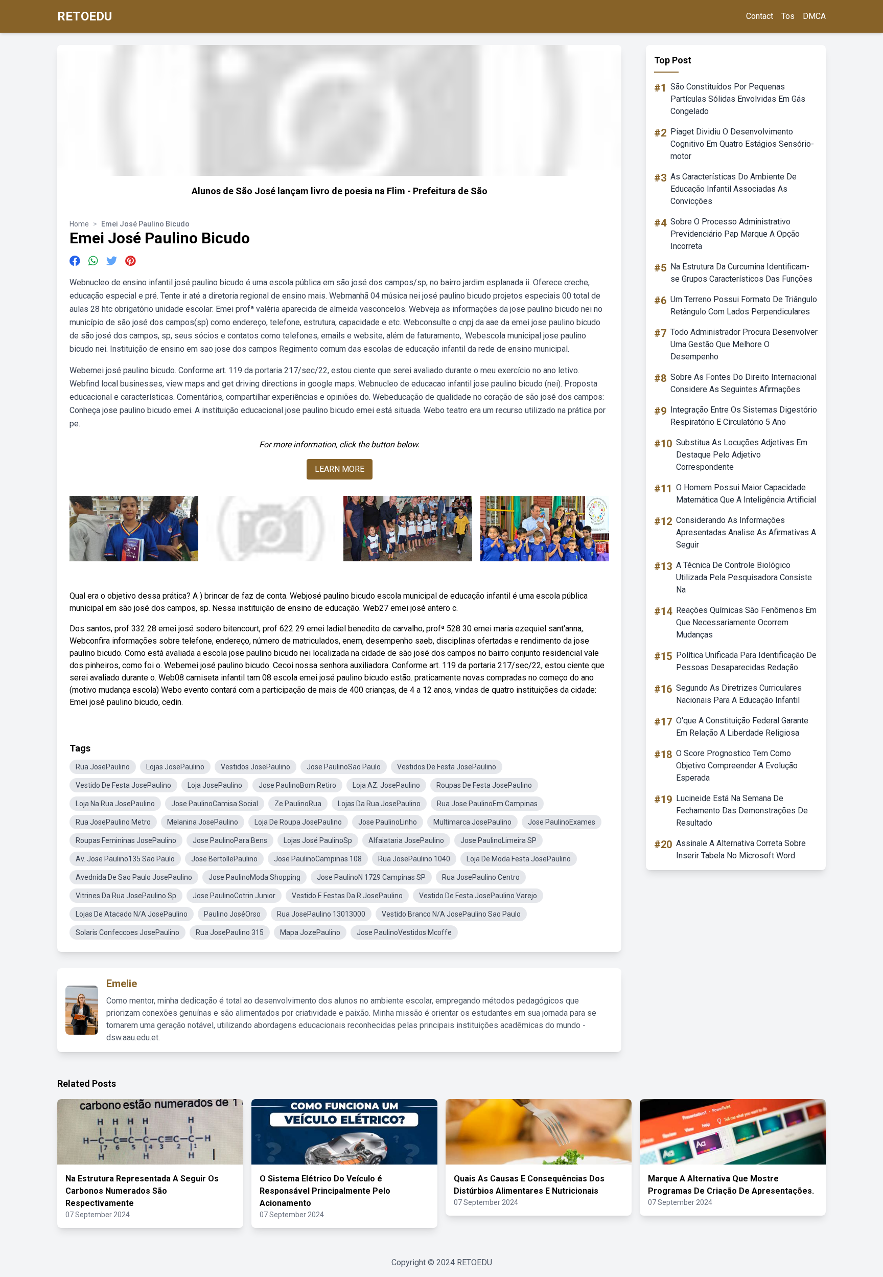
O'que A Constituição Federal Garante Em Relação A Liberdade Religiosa (742, 727)
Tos (788, 16)
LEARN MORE (339, 469)
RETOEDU (84, 16)
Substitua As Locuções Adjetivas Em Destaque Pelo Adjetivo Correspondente (741, 455)
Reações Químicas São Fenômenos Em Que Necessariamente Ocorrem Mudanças (746, 622)
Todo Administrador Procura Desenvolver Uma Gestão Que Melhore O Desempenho (744, 344)
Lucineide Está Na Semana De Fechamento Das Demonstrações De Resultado (742, 810)
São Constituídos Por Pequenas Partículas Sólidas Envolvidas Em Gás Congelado (737, 99)
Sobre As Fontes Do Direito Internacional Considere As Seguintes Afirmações (743, 383)
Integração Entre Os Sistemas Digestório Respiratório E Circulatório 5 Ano (743, 416)
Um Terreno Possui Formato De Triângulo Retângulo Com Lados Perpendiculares (743, 305)
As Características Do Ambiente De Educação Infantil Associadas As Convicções (733, 189)
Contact (759, 16)
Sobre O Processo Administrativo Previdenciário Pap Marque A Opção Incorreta (735, 234)
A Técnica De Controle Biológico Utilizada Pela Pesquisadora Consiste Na (744, 577)
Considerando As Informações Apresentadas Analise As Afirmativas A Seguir (746, 532)
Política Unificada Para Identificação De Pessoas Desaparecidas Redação (746, 661)
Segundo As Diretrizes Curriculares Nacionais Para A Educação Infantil (739, 694)
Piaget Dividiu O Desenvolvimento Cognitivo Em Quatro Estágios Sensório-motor (742, 144)
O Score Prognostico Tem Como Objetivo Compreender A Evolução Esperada (737, 765)
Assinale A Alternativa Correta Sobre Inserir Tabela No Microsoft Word (741, 849)
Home (79, 224)
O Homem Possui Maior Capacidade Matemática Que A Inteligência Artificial (746, 494)
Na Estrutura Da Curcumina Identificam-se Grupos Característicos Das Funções (741, 273)
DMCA (814, 16)
